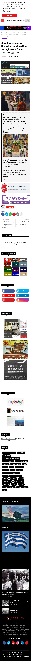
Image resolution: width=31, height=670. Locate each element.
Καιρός (17, 473)
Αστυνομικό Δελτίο (15, 464)
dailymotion (8, 304)
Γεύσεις (5, 467)
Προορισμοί (6, 484)
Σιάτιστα (13, 32)
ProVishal (25, 654)
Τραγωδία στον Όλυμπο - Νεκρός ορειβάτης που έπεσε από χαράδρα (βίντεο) (16, 19)
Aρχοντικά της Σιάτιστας (10, 452)
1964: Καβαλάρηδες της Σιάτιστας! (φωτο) (19, 601)
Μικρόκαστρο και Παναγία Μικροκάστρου (17, 609)
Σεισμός (14, 484)
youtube (9, 295)
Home (8, 652)
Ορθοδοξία (13, 478)
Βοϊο (25, 464)
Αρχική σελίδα (5, 32)
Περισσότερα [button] (7, 11)
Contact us (21, 652)
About (14, 652)
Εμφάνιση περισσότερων (23, 235)
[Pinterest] (14, 214)
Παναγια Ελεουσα (8, 481)
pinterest (9, 300)
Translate (7, 440)
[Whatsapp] (10, 214)
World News (22, 452)
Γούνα (12, 467)
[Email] (17, 214)
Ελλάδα (13, 470)
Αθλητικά (6, 464)
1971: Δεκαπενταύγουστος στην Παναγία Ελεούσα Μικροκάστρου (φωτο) (15, 593)
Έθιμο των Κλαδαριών (22, 461)
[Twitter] (6, 214)
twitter (24, 291)
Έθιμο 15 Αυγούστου (8, 461)
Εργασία (20, 470)
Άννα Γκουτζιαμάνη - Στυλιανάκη (11, 458)
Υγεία (5, 490)
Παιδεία (22, 478)
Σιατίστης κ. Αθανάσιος (9, 487)
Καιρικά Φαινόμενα (8, 473)
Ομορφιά (6, 478)
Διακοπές (6, 470)
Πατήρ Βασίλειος (19, 481)
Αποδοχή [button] (9, 15)
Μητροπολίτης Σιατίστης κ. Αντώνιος (13, 475)
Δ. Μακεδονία (20, 467)
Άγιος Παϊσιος (7, 455)
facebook (9, 291)
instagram (24, 300)
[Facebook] (3, 214)
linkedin (24, 295)
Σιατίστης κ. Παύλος (23, 487)
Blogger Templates (15, 654)
